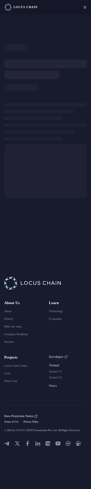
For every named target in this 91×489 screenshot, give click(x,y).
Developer (56, 357)
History (8, 318)
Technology (56, 311)
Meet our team (13, 326)
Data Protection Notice (18, 416)
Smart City (10, 381)
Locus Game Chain (15, 365)
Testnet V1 (55, 371)
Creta (7, 373)
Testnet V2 (55, 377)
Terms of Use (11, 421)
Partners (9, 341)
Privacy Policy (31, 421)
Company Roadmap (16, 334)
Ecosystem (55, 318)
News (53, 385)
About (8, 311)
